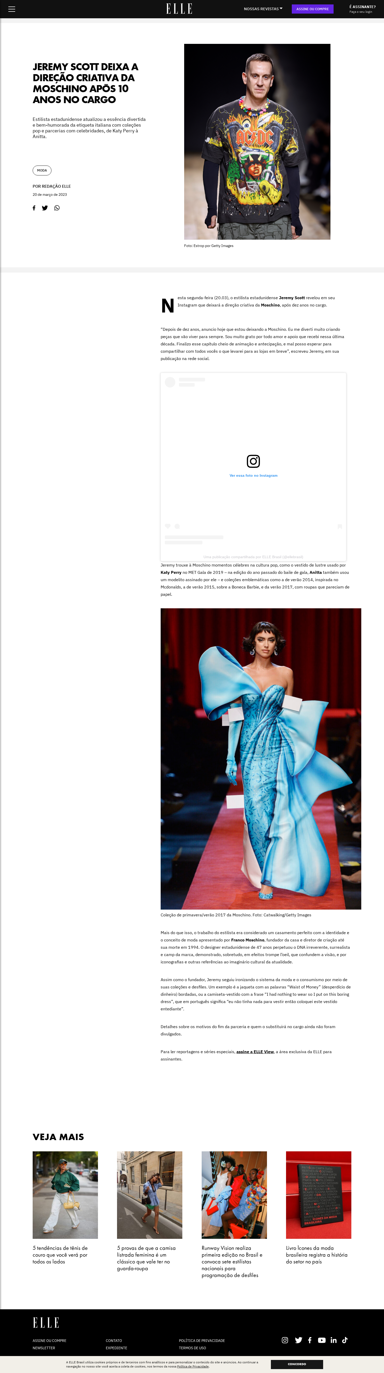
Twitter (299, 1340)
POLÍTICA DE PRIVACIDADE (202, 1340)
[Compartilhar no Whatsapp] (57, 208)
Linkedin (334, 1340)
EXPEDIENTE (116, 1348)
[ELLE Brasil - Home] (179, 12)
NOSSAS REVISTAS (261, 8)
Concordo (297, 1364)
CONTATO (114, 1340)
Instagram (287, 1340)
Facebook (310, 1340)
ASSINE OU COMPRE (312, 9)
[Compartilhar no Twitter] (45, 208)
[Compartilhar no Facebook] (34, 208)
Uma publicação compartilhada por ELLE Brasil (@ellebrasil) (253, 557)
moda (42, 170)
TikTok (346, 1340)
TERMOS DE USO (192, 1348)
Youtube (322, 1340)
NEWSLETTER (44, 1348)
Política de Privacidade (193, 1367)
